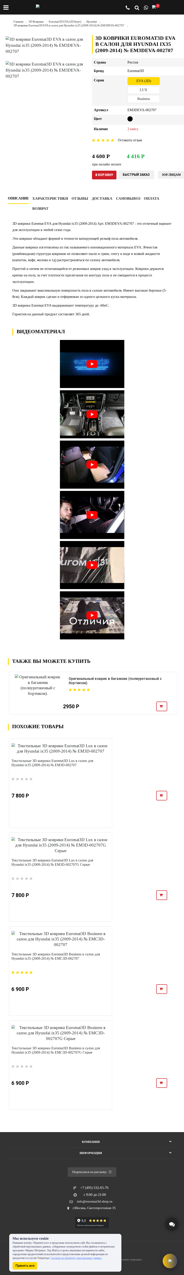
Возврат (40, 208)
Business (143, 99)
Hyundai (91, 21)
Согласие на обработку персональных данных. (76, 1258)
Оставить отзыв (130, 140)
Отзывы (80, 198)
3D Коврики (36, 21)
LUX (143, 90)
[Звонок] (128, 8)
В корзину (104, 175)
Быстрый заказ (136, 174)
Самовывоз (128, 198)
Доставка (102, 198)
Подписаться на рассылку (89, 1172)
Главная (18, 21)
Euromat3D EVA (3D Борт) (65, 21)
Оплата (151, 198)
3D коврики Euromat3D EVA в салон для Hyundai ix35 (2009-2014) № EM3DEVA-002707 (68, 25)
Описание (18, 198)
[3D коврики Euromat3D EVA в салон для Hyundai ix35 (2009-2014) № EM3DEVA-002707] (45, 45)
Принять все (25, 1265)
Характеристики (50, 198)
